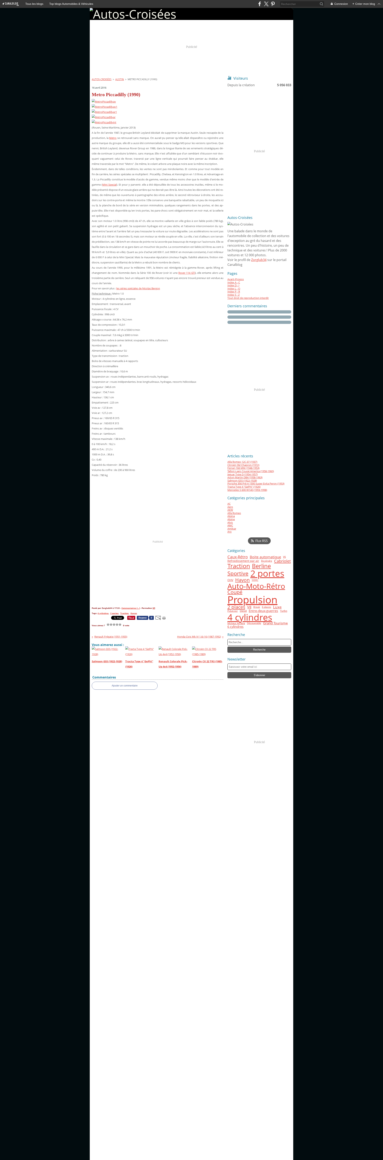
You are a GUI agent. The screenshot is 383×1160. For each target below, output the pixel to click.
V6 (284, 557)
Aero (230, 507)
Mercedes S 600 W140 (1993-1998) (247, 490)
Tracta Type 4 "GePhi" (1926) (244, 487)
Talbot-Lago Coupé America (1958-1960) (250, 471)
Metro (112, 138)
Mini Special (109, 184)
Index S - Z (233, 295)
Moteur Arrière (236, 623)
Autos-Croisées (102, 79)
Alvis (230, 522)
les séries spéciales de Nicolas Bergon (138, 288)
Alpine (231, 519)
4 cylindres (249, 617)
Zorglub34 (259, 260)
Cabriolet (282, 561)
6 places (266, 607)
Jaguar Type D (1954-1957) (242, 474)
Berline (261, 566)
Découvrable (254, 623)
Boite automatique (265, 557)
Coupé (234, 592)
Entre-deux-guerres (263, 611)
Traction (238, 566)
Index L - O (233, 288)
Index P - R (233, 291)
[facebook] (259, 4)
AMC (230, 525)
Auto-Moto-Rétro (256, 586)
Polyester (232, 611)
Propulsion (252, 600)
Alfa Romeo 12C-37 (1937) (242, 462)
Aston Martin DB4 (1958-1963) (245, 477)
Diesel (243, 611)
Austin (119, 79)
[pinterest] (272, 4)
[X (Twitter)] (266, 4)
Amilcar (231, 528)
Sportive (237, 573)
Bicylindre (266, 561)
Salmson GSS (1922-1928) (242, 480)
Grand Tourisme (275, 623)
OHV (230, 580)
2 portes (267, 573)
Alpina (231, 516)
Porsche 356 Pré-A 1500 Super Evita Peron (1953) (255, 483)
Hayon (242, 580)
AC (229, 503)
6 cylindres (235, 626)
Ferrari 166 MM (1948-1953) (243, 468)
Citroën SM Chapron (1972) (243, 465)
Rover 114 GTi (186, 273)
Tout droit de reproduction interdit (248, 298)
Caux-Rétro (237, 557)
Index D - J (233, 285)
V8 (249, 607)
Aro (229, 531)
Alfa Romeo (234, 513)
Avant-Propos (235, 279)
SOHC (255, 580)
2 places (236, 607)
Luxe (277, 607)
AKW (230, 510)
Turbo (283, 611)
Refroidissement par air (243, 561)
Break (256, 607)
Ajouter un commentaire (125, 685)
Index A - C (233, 282)
